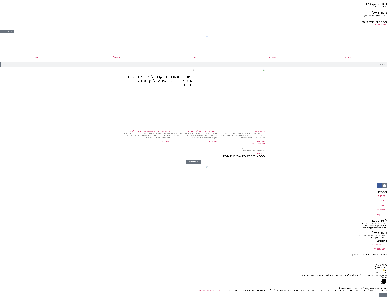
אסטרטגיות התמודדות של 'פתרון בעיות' (202, 131)
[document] (193, 292)
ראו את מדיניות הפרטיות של (210, 290)
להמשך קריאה (261, 141)
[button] (193, 265)
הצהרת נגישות (379, 249)
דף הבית (348, 57)
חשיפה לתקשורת (258, 131)
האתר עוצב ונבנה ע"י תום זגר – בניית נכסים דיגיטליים (365, 259)
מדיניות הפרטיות (378, 244)
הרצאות (194, 57)
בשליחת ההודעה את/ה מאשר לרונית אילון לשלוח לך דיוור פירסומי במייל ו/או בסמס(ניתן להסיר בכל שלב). (344, 275)
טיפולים (272, 57)
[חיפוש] (0, 64)
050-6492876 (381, 25)
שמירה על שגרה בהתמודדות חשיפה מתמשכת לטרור (150, 131)
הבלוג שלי (117, 57)
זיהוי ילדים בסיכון (258, 144)
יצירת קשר (39, 57)
